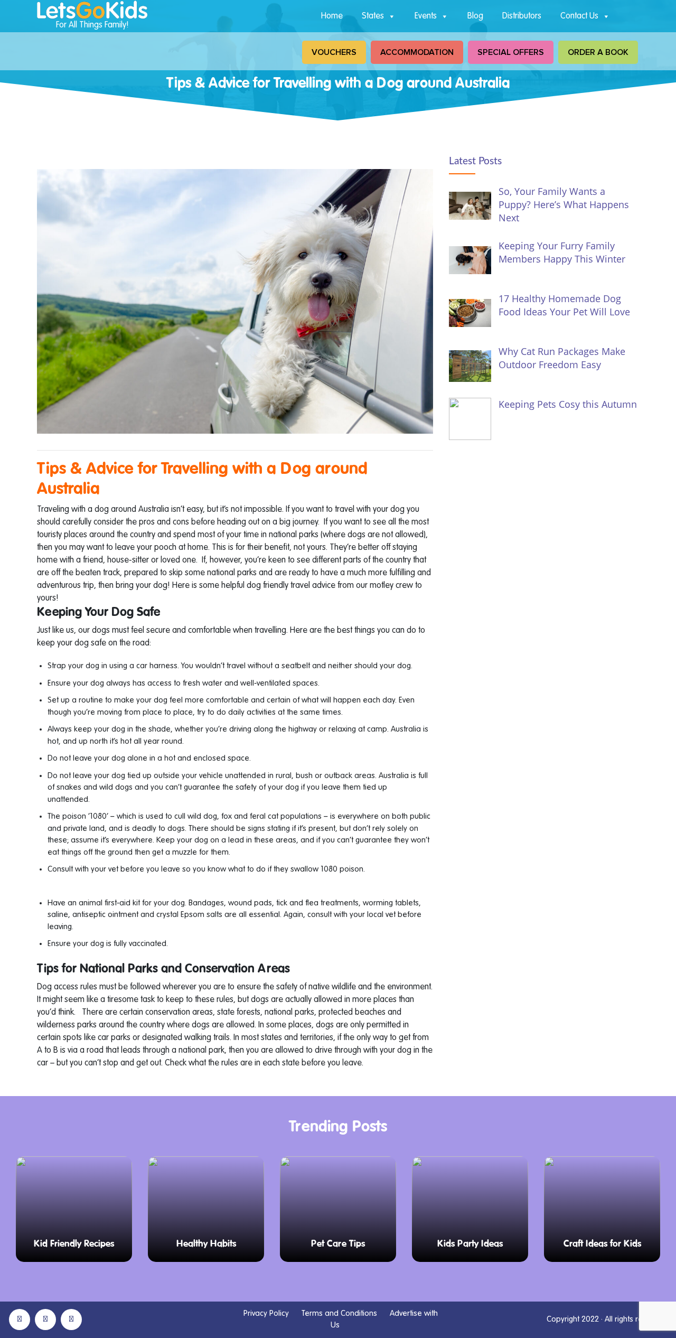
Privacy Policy (266, 1313)
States (373, 16)
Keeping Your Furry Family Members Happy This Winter (562, 252)
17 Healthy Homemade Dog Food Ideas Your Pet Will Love (564, 305)
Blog (475, 16)
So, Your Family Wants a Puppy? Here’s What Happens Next (564, 204)
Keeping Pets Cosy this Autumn (568, 404)
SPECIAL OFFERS (510, 52)
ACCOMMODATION (417, 52)
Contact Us (579, 16)
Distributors (521, 16)
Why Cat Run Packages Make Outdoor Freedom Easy (562, 358)
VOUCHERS (334, 52)
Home (332, 16)
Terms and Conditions (339, 1313)
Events (426, 16)
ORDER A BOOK (598, 52)
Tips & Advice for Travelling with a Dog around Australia (202, 479)
